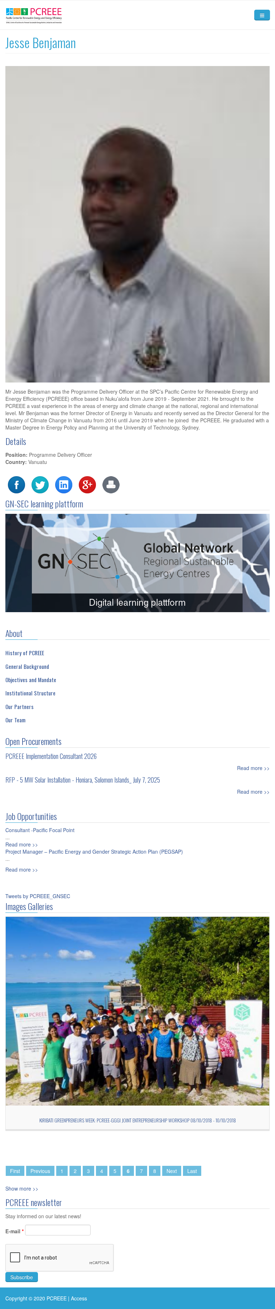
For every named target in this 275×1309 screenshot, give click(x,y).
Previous (40, 1170)
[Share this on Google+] (87, 484)
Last (192, 1170)
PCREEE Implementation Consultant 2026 (51, 756)
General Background (27, 666)
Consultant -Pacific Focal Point (39, 830)
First (15, 1170)
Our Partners (19, 706)
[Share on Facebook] (16, 484)
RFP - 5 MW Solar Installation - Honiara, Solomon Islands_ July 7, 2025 (82, 779)
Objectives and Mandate (30, 680)
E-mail (14, 1231)
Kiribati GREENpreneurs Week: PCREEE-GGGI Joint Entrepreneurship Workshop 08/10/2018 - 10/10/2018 (137, 1120)
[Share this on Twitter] (40, 484)
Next (172, 1170)
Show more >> (21, 1188)
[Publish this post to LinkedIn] (63, 484)
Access (79, 1298)
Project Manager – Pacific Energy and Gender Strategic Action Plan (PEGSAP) (94, 851)
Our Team (15, 720)
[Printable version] (111, 484)
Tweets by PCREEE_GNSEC (37, 896)
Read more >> (253, 767)
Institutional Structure (30, 693)
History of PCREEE (24, 653)
